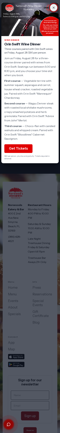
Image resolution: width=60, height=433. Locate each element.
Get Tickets (18, 148)
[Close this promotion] (53, 7)
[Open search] (8, 424)
